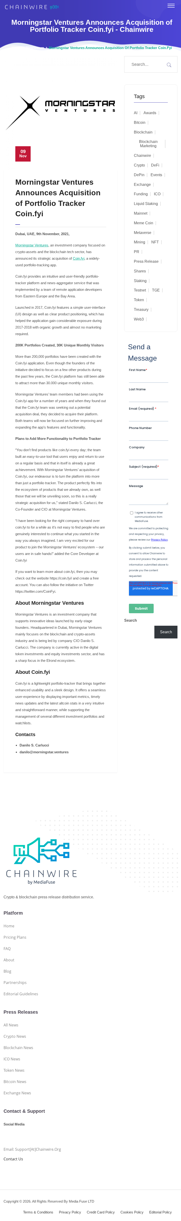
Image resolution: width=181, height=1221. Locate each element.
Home (16, 48)
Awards (150, 113)
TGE (156, 290)
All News (11, 1025)
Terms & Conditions (38, 1212)
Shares (140, 271)
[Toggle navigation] (171, 5)
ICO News (12, 1059)
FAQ (7, 948)
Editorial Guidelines (21, 993)
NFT (155, 242)
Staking (140, 281)
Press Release (146, 261)
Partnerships (15, 982)
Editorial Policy (160, 1212)
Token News (14, 1070)
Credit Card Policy (101, 1212)
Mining (139, 242)
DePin (139, 175)
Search (130, 620)
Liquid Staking (146, 204)
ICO (157, 194)
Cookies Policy (132, 1212)
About (9, 960)
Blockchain (143, 132)
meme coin (143, 223)
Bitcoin (139, 123)
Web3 (139, 319)
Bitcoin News (15, 1081)
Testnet (140, 290)
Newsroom (35, 48)
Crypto (139, 165)
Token (139, 300)
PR (136, 252)
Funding (141, 194)
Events (156, 175)
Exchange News (17, 1093)
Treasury (141, 310)
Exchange (142, 185)
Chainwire (142, 156)
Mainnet (140, 213)
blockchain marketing (148, 144)
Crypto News (15, 1036)
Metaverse (142, 233)
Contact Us (13, 1159)
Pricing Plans (15, 937)
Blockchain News (18, 1047)
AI (135, 113)
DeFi (155, 165)
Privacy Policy (70, 1212)
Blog (7, 971)
